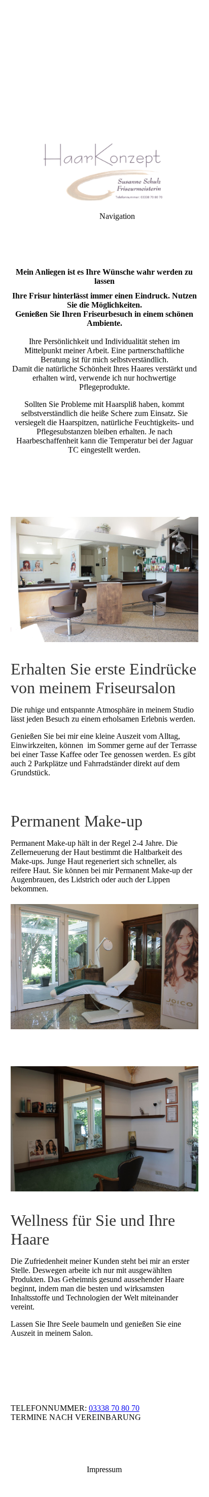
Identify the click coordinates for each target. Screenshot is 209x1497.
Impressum (104, 1469)
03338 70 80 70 (114, 1408)
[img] (104, 71)
